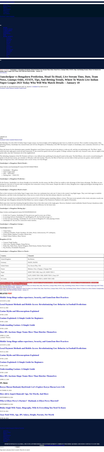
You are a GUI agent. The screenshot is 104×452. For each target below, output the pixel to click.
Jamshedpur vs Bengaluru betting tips (23, 282)
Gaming (8, 38)
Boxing (8, 42)
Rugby (8, 54)
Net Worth (9, 51)
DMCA (5, 7)
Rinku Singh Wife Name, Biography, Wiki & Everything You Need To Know (33, 408)
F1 (7, 55)
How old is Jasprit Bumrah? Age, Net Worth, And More (24, 394)
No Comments (34, 86)
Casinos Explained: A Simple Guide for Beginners (21, 318)
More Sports (8, 36)
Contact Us (6, 12)
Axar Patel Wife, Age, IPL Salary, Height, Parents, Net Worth (27, 415)
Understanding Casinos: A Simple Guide (17, 325)
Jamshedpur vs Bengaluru (6, 282)
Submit (17, 447)
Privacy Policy (7, 6)
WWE (8, 43)
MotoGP (8, 41)
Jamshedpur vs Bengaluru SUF (19, 284)
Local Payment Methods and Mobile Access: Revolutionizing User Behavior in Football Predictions (43, 304)
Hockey (8, 48)
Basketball (9, 39)
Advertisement (7, 9)
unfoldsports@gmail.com (54, 445)
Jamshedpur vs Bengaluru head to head (43, 282)
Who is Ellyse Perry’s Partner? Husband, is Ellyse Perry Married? (29, 401)
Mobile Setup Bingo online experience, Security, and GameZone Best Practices (34, 297)
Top (4, 35)
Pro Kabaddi (9, 49)
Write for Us (6, 10)
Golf (7, 57)
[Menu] (0, 25)
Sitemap (5, 441)
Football (7, 33)
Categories (7, 30)
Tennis (8, 45)
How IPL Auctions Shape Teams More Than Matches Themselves (28, 332)
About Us (5, 4)
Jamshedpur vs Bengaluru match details (81, 282)
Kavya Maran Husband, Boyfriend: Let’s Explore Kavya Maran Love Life (32, 387)
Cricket (6, 32)
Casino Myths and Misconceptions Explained (19, 311)
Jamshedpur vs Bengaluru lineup (61, 282)
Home (5, 27)
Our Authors (6, 13)
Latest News (8, 29)
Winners (8, 52)
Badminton (9, 46)
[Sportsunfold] (42, 25)
